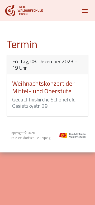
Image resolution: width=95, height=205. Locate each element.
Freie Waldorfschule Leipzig (30, 137)
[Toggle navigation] (85, 10)
